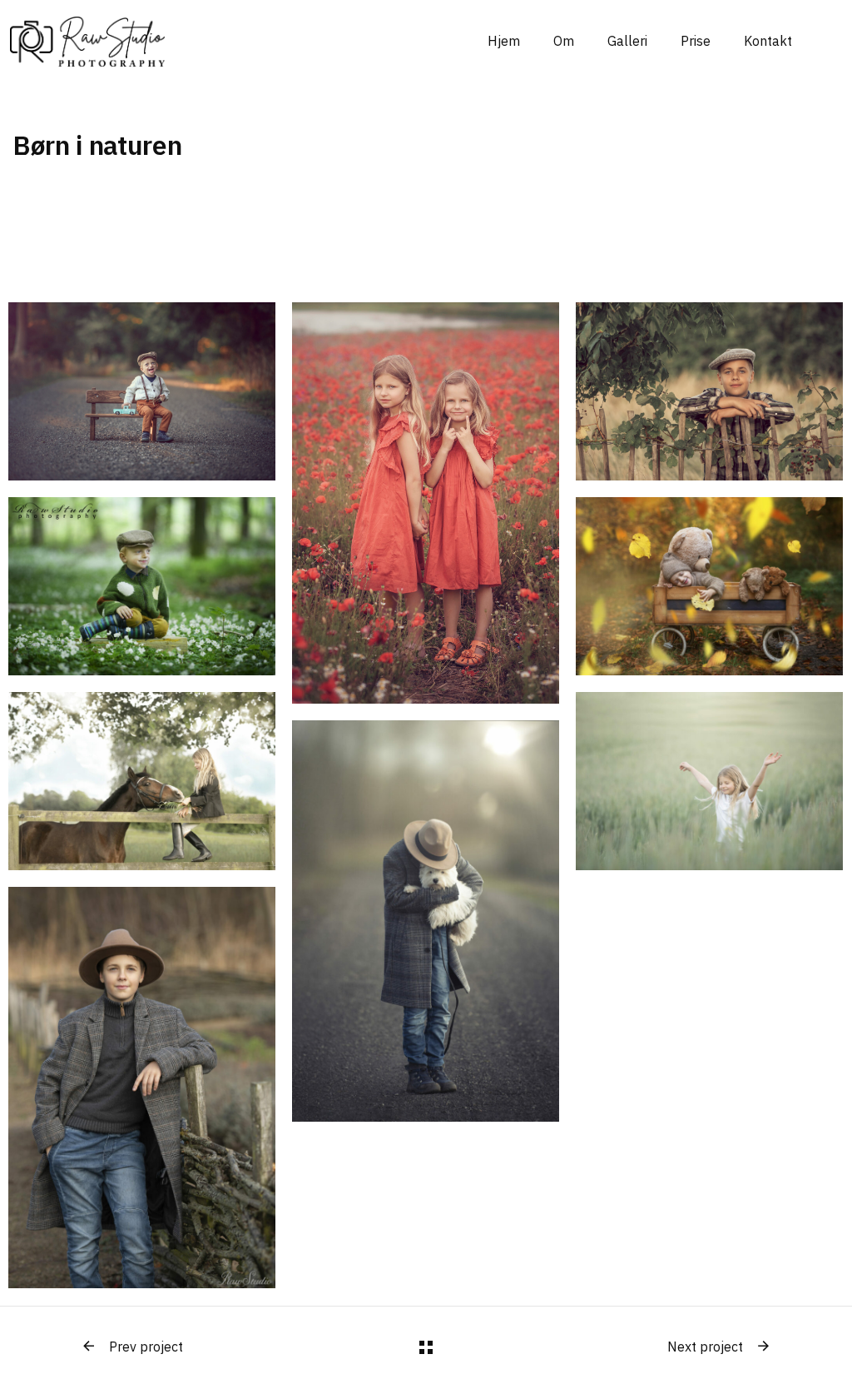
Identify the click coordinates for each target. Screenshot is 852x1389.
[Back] (426, 1347)
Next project (705, 1346)
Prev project (146, 1346)
